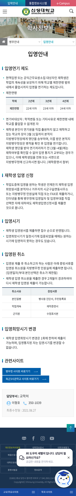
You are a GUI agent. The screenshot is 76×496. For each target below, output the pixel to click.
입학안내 (13, 3)
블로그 (24, 438)
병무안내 (14, 42)
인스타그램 (43, 438)
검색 (71, 11)
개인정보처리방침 (12, 447)
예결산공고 (12, 454)
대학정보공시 (38, 447)
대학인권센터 (12, 462)
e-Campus (63, 3)
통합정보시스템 (38, 3)
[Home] (3, 41)
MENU (5, 11)
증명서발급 (12, 469)
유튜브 (52, 438)
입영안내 (48, 42)
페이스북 (33, 438)
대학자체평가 (63, 447)
